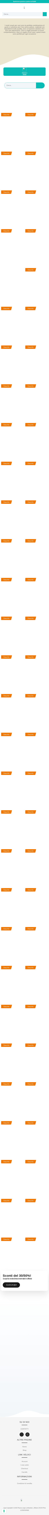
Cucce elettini (24, 73)
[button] (4, 7)
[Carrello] (43, 7)
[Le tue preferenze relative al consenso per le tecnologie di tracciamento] (4, 1511)
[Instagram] (27, 1434)
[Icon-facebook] (22, 1434)
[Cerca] (45, 14)
